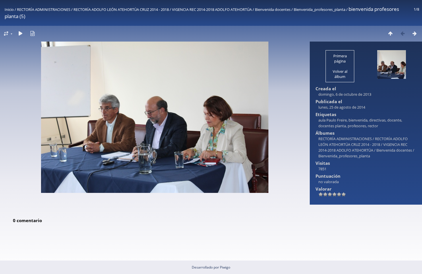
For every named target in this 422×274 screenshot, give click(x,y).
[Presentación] (20, 33)
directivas (377, 120)
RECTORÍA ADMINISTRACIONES (43, 9)
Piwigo (225, 267)
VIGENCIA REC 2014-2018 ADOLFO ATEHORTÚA (212, 9)
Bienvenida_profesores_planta (319, 9)
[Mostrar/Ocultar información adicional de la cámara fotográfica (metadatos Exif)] (32, 33)
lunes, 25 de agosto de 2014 (341, 107)
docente (394, 120)
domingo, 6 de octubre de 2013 (344, 94)
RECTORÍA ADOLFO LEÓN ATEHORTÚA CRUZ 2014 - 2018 (121, 9)
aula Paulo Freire (332, 120)
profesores (357, 125)
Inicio (9, 9)
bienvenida (358, 120)
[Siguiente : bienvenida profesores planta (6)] (415, 33)
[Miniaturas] (390, 33)
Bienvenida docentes (273, 9)
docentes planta (332, 125)
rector (373, 125)
